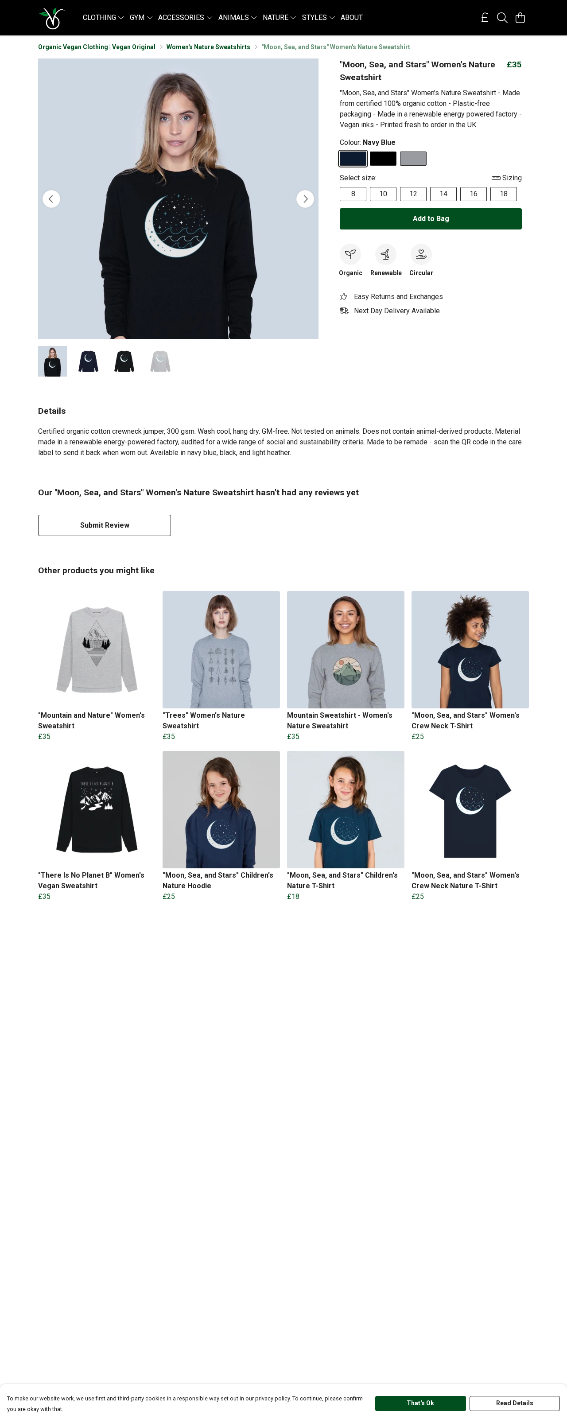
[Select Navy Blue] (353, 159)
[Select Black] (383, 159)
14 (443, 194)
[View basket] (520, 18)
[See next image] (305, 199)
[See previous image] (51, 199)
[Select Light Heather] (413, 159)
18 (504, 194)
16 (474, 194)
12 (413, 194)
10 (383, 194)
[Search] (502, 18)
